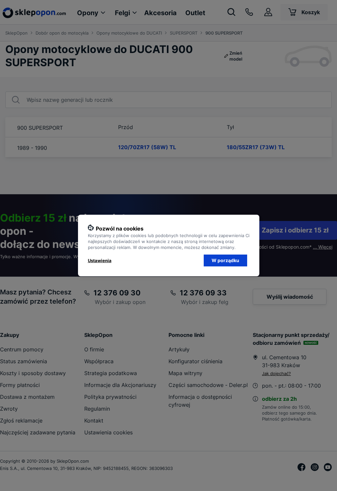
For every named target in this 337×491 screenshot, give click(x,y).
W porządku (225, 260)
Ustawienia (100, 260)
